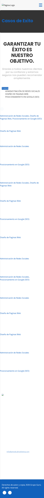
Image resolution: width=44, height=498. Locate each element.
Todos (5, 88)
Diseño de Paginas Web (16, 94)
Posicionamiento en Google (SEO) (22, 97)
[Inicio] (8, 5)
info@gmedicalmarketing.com (18, 451)
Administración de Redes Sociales (22, 91)
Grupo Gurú (35, 485)
